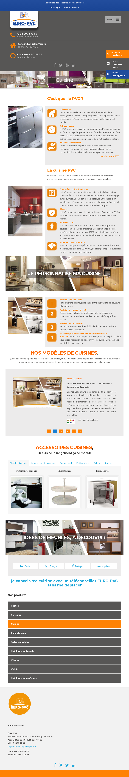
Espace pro (55, 7)
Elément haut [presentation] (66, 463)
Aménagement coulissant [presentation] (43, 463)
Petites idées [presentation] (82, 463)
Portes (15, 606)
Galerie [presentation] (97, 463)
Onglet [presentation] (108, 463)
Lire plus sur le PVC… (110, 156)
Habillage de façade (22, 651)
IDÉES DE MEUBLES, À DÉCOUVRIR (65, 537)
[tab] (18, 463)
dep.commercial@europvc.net (22, 746)
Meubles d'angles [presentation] (18, 463)
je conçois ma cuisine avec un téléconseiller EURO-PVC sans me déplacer (64, 583)
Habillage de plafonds (24, 678)
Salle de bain (18, 633)
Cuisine (15, 624)
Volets (14, 669)
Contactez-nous (71, 7)
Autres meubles (20, 642)
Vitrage (15, 660)
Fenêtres (16, 615)
